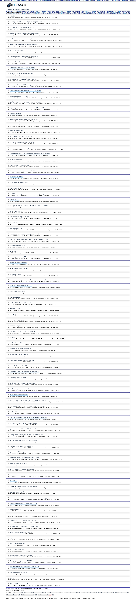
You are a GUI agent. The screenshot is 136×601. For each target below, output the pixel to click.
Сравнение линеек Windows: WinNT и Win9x (23, 429)
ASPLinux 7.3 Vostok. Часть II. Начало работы (23, 423)
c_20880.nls (13, 314)
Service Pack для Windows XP (18, 366)
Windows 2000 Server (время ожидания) (22, 73)
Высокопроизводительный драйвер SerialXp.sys (24, 33)
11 (36, 592)
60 (53, 594)
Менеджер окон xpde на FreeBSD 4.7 (21, 561)
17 (53, 592)
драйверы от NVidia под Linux (19, 452)
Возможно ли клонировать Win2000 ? (21, 532)
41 (121, 592)
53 (33, 594)
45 (10, 594)
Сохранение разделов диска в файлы (21, 555)
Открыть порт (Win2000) (17, 320)
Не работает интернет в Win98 (19, 182)
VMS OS (12, 578)
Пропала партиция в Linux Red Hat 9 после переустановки (27, 406)
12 (39, 592)
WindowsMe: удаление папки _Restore (21, 389)
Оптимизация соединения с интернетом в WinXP (25, 458)
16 (50, 592)
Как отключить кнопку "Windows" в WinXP (22, 331)
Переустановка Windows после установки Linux (24, 486)
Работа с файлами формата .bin (19, 217)
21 (65, 592)
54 (36, 594)
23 (70, 592)
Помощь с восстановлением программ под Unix (24, 234)
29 (87, 592)
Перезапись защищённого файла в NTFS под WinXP (25, 90)
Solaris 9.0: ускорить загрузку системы (21, 136)
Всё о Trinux (13, 16)
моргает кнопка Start (16, 188)
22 (67, 592)
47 (16, 594)
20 (62, 592)
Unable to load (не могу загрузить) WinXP (22, 171)
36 (107, 592)
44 (7, 594)
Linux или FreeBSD (15, 113)
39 (116, 592)
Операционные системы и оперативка (21, 148)
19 (59, 592)
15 (48, 592)
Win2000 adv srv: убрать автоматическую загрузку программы (29, 194)
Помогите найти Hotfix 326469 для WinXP (22, 68)
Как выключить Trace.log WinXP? (19, 96)
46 (13, 594)
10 (33, 592)
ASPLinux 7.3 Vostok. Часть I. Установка (21, 584)
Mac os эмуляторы (15, 509)
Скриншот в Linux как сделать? (19, 354)
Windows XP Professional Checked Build (21, 303)
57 (44, 594)
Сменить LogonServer (16, 125)
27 (82, 592)
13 (42, 592)
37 (110, 592)
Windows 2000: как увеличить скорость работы (24, 521)
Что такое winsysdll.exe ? (17, 326)
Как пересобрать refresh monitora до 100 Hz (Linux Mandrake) (28, 417)
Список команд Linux (16, 228)
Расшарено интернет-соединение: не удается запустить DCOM (29, 240)
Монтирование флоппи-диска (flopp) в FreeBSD (24, 526)
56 (41, 594)
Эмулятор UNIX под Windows (18, 463)
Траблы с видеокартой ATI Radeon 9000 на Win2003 (25, 102)
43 (127, 592)
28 (84, 592)
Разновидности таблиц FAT (18, 257)
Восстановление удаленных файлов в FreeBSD (24, 440)
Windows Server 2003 (16, 343)
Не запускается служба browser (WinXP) (22, 27)
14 (45, 592)
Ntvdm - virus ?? (14, 199)
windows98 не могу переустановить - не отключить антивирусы (29, 498)
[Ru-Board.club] (16, 7)
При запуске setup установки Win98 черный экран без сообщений (30, 280)
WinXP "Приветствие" (16, 211)
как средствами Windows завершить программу (24, 566)
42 (124, 592)
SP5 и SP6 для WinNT (16, 308)
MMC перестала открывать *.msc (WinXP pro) (23, 79)
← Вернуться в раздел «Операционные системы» (17, 9)
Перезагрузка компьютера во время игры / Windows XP (27, 108)
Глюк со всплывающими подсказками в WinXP (24, 45)
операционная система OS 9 (18, 262)
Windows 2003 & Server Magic (18, 412)
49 (22, 594)
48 (19, 594)
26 (79, 592)
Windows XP (13, 251)
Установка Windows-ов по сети (19, 268)
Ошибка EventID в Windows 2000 (19, 165)
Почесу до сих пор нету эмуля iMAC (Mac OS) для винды (26, 435)
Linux (11, 515)
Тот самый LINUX (15, 62)
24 (73, 592)
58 (47, 594)
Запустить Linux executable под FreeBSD (22, 469)
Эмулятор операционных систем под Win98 (23, 538)
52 (30, 594)
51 (27, 594)
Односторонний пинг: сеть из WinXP (21, 349)
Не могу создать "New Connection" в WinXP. (23, 142)
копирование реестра (16, 131)
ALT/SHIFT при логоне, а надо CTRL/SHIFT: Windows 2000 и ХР (28, 400)
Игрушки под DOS (15, 297)
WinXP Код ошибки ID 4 (17, 549)
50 (24, 594)
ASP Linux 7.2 (13, 480)
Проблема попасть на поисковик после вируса (24, 56)
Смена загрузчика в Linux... (18, 544)
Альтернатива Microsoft (17, 492)
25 (76, 592)
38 (113, 592)
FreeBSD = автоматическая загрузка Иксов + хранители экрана (29, 205)
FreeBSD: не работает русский (19, 394)
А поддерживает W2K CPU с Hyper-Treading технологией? (27, 22)
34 (101, 592)
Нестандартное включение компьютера (22, 360)
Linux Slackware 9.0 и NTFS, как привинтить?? (23, 503)
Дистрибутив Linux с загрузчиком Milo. (21, 446)
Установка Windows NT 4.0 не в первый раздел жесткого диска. (29, 85)
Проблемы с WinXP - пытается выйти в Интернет (24, 372)
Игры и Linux (13, 222)
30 (90, 592)
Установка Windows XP (16, 176)
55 (39, 594)
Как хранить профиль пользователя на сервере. (24, 119)
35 (104, 592)
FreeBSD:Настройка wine (17, 245)
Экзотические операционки (18, 475)
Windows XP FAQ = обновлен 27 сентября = (23, 383)
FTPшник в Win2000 (15, 274)
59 (50, 594)
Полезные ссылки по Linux (18, 377)
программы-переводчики (17, 50)
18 (56, 592)
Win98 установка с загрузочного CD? (21, 285)
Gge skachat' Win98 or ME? (18, 291)
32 (96, 592)
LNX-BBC (12, 337)
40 (118, 592)
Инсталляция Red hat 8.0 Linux (19, 572)
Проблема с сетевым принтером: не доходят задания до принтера (30, 154)
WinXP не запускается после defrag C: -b (22, 39)
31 (93, 592)
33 (99, 592)
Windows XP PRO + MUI (16, 159)
